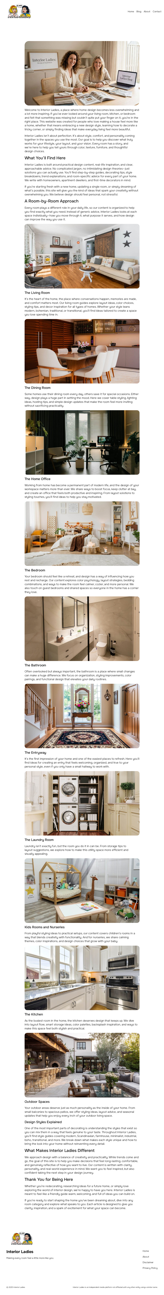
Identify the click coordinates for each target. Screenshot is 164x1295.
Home (131, 11)
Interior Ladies (19, 1251)
